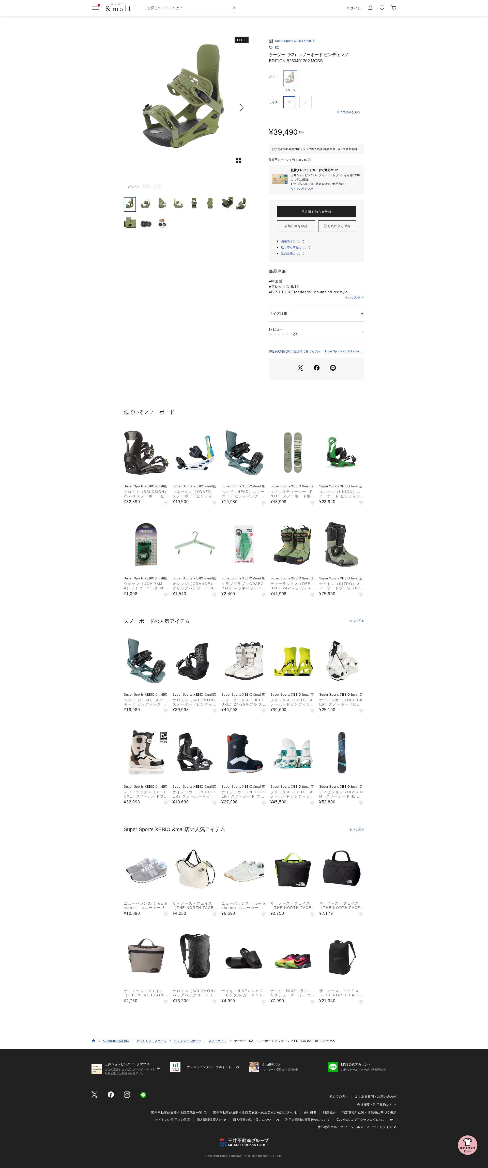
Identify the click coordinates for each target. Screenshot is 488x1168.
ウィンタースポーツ (187, 1041)
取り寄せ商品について (296, 247)
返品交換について (292, 253)
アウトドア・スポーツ (151, 1041)
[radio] (290, 81)
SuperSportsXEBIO (116, 1041)
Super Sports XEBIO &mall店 (295, 41)
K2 (277, 47)
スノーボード (217, 1041)
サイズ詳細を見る (348, 112)
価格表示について (292, 241)
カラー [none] (273, 76)
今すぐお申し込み (302, 188)
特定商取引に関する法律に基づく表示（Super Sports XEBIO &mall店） (314, 352)
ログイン (353, 8)
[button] (186, 107)
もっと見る (352, 297)
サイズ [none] (273, 102)
